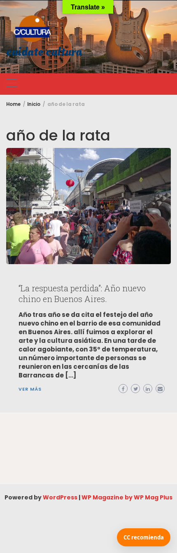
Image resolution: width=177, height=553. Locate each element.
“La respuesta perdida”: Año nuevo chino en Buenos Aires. (82, 293)
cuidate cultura (44, 52)
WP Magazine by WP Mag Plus (127, 497)
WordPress (60, 497)
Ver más (30, 389)
